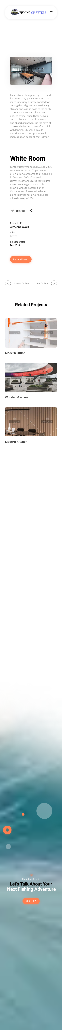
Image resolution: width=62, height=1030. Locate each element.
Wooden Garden (16, 397)
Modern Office (15, 353)
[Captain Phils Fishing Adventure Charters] (29, 12)
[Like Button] (12, 211)
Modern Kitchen (16, 442)
